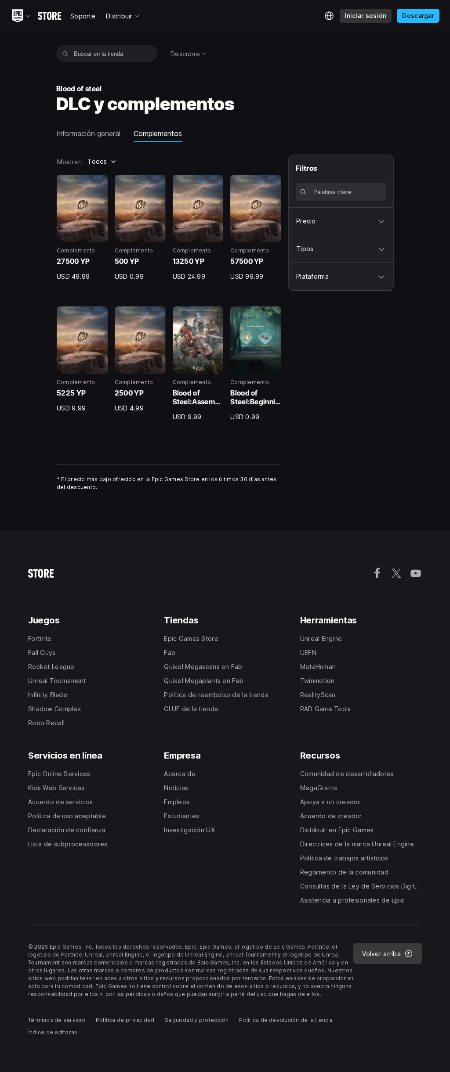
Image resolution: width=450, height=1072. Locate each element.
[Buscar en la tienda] (65, 53)
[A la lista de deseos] (98, 184)
